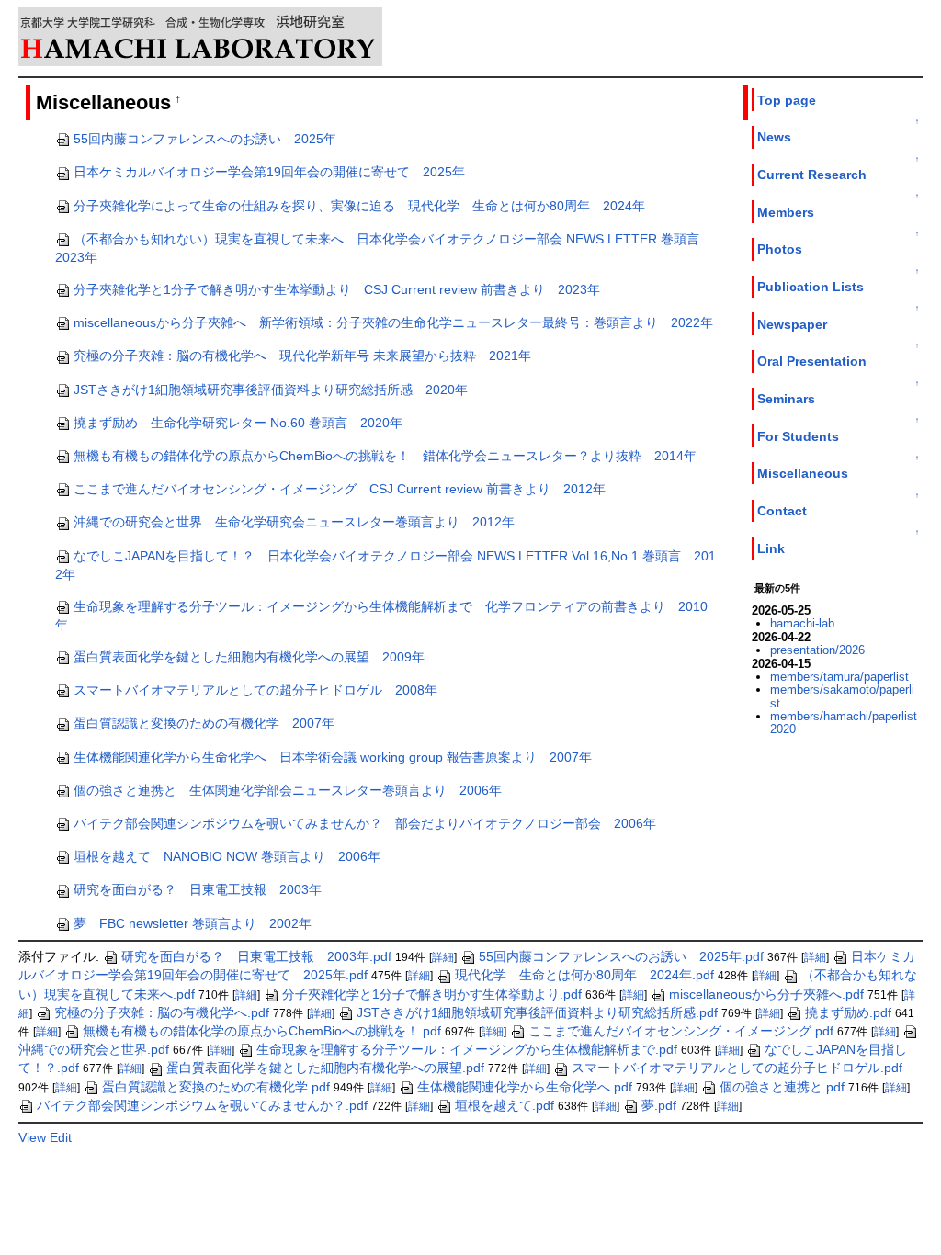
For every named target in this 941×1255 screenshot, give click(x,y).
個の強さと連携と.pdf (782, 1087)
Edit (61, 1137)
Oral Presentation (812, 361)
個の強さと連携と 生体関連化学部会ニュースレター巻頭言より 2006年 (288, 790)
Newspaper (792, 324)
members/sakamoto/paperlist (842, 696)
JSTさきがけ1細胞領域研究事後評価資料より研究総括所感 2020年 (271, 389)
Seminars (786, 398)
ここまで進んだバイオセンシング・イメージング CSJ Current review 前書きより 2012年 (340, 488)
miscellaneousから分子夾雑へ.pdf (766, 994)
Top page (786, 100)
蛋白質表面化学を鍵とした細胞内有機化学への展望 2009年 (249, 657)
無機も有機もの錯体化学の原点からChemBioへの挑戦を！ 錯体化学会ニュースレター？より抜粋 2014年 (385, 455)
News (774, 137)
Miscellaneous (802, 473)
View (32, 1137)
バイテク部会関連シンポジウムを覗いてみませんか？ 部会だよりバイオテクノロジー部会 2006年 (365, 823)
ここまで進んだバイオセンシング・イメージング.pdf (680, 1030)
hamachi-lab (802, 623)
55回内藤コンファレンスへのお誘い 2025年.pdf (621, 956)
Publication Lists (810, 286)
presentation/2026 (817, 650)
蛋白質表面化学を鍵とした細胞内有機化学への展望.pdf (325, 1067)
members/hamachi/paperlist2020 (843, 722)
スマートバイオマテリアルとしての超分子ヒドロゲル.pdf (737, 1067)
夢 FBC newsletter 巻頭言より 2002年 (193, 923)
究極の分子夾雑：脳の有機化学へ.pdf (161, 1012)
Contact (782, 510)
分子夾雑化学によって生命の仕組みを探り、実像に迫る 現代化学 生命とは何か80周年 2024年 (359, 205)
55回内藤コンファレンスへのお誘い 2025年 (205, 138)
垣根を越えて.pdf (504, 1105)
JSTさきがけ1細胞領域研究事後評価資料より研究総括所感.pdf (537, 1012)
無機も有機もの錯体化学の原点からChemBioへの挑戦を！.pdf (262, 1030)
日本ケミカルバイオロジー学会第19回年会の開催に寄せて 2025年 (269, 171)
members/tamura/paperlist (839, 677)
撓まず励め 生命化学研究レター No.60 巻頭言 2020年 (238, 422)
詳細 (443, 957)
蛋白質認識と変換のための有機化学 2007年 (204, 723)
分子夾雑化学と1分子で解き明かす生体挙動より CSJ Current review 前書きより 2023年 (337, 289)
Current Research (812, 174)
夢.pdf (658, 1105)
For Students (798, 436)
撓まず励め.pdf (848, 1012)
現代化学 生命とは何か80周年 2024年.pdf (584, 974)
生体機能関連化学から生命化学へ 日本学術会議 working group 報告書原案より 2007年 (333, 757)
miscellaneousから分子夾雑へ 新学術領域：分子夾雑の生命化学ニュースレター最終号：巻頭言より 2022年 (393, 322)
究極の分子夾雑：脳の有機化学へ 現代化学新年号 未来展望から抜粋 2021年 (302, 355)
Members (785, 212)
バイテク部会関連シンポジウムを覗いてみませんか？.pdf (202, 1105)
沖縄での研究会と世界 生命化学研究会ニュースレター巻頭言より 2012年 (294, 521)
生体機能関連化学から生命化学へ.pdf (524, 1087)
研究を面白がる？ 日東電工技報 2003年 (198, 889)
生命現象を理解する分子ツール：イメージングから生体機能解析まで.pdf (466, 1049)
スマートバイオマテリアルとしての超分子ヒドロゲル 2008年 (255, 690)
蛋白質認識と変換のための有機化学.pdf (216, 1087)
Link (771, 548)
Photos (779, 249)
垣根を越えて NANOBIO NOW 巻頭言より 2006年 (227, 856)
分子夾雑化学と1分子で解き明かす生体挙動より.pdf (432, 994)
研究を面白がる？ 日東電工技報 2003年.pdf (256, 956)
